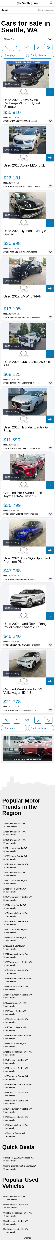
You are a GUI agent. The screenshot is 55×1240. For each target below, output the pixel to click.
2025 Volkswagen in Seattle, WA (17, 898)
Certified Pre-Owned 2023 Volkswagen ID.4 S (22, 691)
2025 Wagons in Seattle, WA (15, 1077)
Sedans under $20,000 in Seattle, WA (19, 1167)
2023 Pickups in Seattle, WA (15, 1069)
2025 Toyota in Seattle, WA (15, 857)
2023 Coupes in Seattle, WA (15, 1118)
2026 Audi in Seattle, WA (14, 1134)
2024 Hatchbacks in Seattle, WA (17, 1053)
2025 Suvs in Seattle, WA (14, 825)
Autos (4, 10)
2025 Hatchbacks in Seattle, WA (17, 1037)
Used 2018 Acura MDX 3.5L (24, 165)
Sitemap (27, 1238)
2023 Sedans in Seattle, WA (15, 971)
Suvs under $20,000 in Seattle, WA (18, 1159)
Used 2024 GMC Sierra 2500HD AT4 (27, 363)
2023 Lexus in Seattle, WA (14, 906)
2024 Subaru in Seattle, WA (15, 955)
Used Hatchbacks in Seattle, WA (17, 1214)
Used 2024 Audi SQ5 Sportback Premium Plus (27, 560)
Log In (40, 10)
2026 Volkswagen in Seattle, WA (17, 1110)
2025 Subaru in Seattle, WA (15, 914)
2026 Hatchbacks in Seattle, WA (17, 1086)
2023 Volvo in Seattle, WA (14, 1012)
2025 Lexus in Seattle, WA (14, 939)
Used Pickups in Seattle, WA (15, 1222)
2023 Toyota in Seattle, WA (15, 931)
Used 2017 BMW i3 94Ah (22, 296)
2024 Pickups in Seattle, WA (15, 988)
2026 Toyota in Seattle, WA (15, 882)
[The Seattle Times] (27, 3)
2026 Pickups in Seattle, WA (15, 1102)
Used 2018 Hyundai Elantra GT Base (26, 429)
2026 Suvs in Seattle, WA (14, 874)
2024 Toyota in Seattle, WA (15, 849)
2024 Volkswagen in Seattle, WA (17, 996)
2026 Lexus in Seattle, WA (14, 1045)
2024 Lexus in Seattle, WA (14, 890)
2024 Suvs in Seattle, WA (14, 833)
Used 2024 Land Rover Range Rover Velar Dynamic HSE (25, 625)
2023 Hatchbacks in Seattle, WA (17, 980)
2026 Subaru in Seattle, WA (15, 1126)
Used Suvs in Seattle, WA (14, 1198)
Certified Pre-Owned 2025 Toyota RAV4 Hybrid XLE (22, 494)
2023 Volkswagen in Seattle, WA (17, 963)
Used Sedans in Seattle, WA (15, 1206)
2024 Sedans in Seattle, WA (15, 865)
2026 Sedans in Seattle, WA (15, 1020)
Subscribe (49, 10)
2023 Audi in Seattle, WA (14, 947)
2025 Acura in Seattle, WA (15, 1004)
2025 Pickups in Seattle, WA (15, 1061)
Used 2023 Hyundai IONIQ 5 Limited (24, 232)
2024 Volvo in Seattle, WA (14, 1028)
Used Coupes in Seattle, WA (15, 1230)
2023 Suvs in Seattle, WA (14, 841)
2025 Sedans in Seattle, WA (15, 923)
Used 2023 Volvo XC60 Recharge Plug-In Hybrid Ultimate (21, 103)
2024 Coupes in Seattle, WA (15, 1094)
